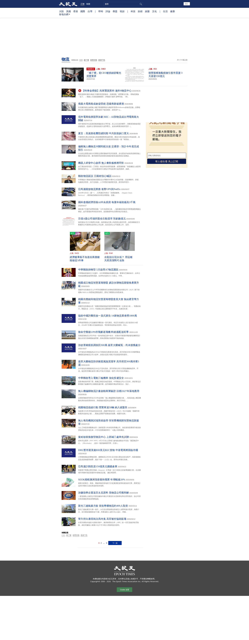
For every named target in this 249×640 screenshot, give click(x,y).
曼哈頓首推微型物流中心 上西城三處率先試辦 (103, 437)
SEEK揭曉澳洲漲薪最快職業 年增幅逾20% (101, 479)
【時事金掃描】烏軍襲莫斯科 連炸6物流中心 (107, 90)
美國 (68, 11)
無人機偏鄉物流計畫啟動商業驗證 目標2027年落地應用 (108, 391)
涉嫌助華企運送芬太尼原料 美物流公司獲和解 (103, 492)
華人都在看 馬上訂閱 (166, 161)
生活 (165, 11)
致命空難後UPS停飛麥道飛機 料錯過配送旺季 (103, 332)
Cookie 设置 (124, 589)
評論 (108, 11)
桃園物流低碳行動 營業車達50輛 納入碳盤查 (102, 407)
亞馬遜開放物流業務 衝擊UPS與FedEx (99, 189)
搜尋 (140, 4)
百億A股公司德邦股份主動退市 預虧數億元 (102, 218)
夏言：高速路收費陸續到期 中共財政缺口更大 (103, 133)
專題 (115, 11)
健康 (172, 11)
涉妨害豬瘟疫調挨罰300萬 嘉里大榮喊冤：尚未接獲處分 (109, 345)
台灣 (90, 11)
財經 (140, 11)
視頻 (122, 11)
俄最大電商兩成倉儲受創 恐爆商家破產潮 (101, 103)
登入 (186, 4)
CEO (81, 60)
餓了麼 (86, 60)
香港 (75, 11)
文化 (154, 11)
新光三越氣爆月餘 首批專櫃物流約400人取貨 (103, 505)
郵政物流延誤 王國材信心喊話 (94, 176)
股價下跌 (101, 60)
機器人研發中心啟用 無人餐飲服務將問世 (101, 163)
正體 (82, 4)
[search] (123, 4)
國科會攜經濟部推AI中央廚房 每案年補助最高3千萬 (107, 202)
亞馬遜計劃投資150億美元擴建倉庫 (97, 466)
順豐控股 (93, 60)
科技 (133, 11)
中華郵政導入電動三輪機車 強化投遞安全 (101, 378)
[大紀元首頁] (68, 3)
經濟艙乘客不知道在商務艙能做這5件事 (85, 259)
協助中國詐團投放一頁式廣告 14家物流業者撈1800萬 (107, 315)
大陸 (61, 11)
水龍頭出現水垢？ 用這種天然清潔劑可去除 (118, 259)
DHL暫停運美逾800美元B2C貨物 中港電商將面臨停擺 (108, 450)
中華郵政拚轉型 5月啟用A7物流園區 (98, 269)
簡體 (88, 4)
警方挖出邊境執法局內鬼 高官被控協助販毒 (102, 519)
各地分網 (63, 14)
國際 (82, 11)
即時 (100, 11)
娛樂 (147, 11)
